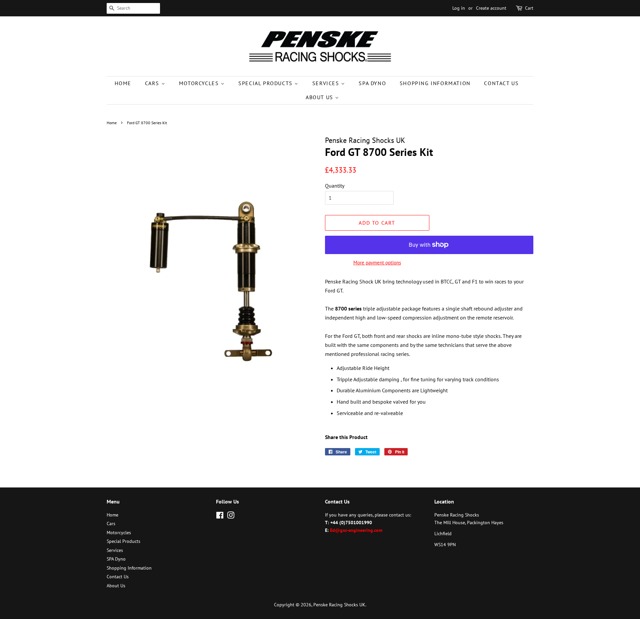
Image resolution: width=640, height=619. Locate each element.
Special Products (266, 83)
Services (326, 83)
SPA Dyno (372, 83)
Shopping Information (435, 83)
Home (123, 83)
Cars (153, 83)
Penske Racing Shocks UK (339, 605)
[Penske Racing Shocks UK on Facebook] (220, 516)
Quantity (334, 185)
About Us (320, 97)
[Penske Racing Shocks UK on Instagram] (230, 516)
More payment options (377, 262)
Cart (529, 8)
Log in (458, 8)
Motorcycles (200, 83)
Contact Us (501, 83)
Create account (491, 8)
